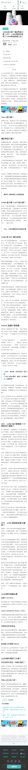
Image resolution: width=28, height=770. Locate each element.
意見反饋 (14, 750)
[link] (14, 109)
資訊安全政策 (14, 753)
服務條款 (22, 750)
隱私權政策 (6, 753)
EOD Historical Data (5, 737)
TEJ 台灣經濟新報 (21, 736)
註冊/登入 (24, 2)
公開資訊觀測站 (13, 737)
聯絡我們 (5, 750)
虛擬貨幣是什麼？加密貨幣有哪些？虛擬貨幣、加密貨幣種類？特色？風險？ (14, 710)
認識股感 (5, 757)
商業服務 (14, 757)
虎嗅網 (9, 44)
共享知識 (22, 757)
